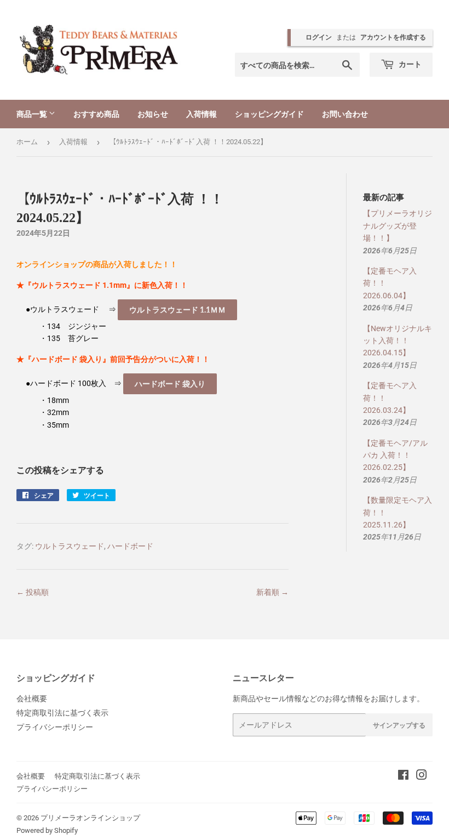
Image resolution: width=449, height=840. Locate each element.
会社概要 (31, 698)
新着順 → (272, 592)
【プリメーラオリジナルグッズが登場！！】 (397, 225)
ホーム (27, 142)
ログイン (319, 37)
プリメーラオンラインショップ (90, 818)
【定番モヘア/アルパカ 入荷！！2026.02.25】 (395, 455)
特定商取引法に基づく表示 (62, 712)
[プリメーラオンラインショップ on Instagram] (421, 776)
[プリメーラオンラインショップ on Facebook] (403, 776)
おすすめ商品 (96, 113)
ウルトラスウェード (69, 546)
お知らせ (152, 113)
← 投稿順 (32, 592)
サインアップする (399, 725)
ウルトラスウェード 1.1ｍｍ (177, 309)
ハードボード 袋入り (170, 383)
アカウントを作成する (393, 37)
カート (409, 64)
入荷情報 (201, 113)
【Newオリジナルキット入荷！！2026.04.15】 (397, 340)
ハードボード (130, 546)
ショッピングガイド (269, 113)
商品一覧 (32, 113)
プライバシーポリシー (54, 727)
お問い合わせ (345, 113)
